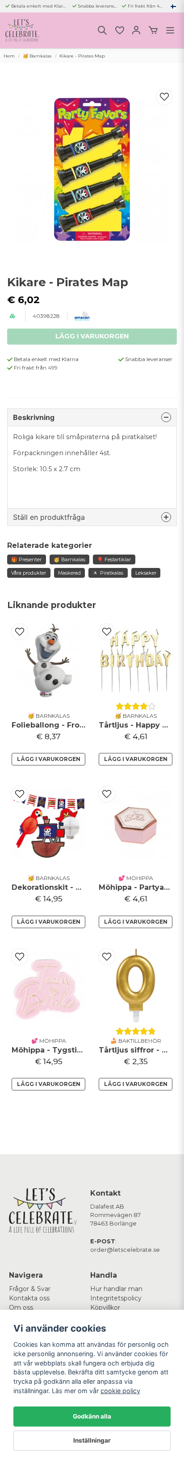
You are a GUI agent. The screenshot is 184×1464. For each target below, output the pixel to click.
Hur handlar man (116, 1289)
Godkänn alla (92, 1416)
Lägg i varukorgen (48, 759)
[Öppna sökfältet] (102, 30)
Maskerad (69, 573)
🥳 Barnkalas (37, 56)
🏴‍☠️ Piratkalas (107, 573)
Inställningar (92, 1440)
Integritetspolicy (116, 1298)
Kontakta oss (29, 1298)
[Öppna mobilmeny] (170, 30)
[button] (173, 6)
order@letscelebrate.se (125, 1249)
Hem (9, 56)
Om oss (21, 1308)
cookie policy (120, 1390)
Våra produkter (28, 573)
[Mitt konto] (136, 30)
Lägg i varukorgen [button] (135, 1084)
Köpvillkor (105, 1308)
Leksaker (145, 573)
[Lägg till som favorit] (119, 30)
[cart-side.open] (153, 30)
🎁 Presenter (26, 559)
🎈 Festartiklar (114, 559)
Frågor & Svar (29, 1289)
